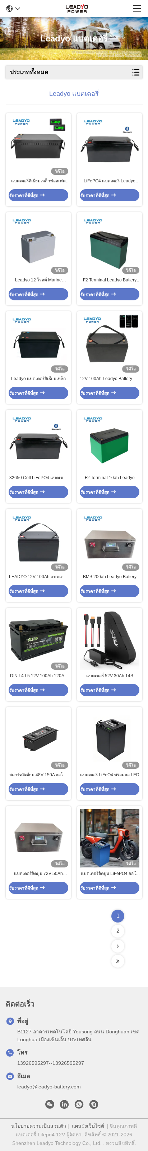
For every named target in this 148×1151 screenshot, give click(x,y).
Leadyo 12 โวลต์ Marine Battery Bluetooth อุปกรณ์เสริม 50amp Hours (38, 280)
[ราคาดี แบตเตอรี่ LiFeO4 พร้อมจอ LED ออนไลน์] (109, 739)
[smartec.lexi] (94, 1106)
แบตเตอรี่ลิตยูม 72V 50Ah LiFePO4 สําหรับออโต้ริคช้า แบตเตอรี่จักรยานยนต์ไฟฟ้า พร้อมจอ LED (39, 874)
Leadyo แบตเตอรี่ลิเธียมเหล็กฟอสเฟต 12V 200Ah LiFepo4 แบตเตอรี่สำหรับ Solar (38, 379)
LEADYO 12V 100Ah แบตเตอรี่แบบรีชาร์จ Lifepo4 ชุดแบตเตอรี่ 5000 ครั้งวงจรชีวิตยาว (38, 577)
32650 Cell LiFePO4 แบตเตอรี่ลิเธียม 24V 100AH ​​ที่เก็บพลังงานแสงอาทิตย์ (38, 478)
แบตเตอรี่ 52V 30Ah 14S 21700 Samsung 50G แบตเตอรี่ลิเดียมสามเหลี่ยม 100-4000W (110, 676)
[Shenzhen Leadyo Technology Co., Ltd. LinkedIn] (64, 1106)
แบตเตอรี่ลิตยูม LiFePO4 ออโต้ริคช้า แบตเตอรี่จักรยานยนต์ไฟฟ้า (110, 874)
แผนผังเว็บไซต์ (88, 1126)
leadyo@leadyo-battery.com (49, 1086)
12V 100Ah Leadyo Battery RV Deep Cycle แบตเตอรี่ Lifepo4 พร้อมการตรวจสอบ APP (109, 379)
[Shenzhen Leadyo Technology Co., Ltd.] (76, 8)
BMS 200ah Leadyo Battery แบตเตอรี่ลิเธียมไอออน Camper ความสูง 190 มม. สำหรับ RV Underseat (109, 577)
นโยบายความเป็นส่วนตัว (38, 1126)
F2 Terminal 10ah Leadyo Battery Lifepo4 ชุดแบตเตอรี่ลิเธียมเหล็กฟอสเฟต (110, 478)
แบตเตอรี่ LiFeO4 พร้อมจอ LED (109, 774)
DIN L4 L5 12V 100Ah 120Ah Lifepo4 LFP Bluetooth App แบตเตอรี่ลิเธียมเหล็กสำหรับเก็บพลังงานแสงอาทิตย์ (38, 676)
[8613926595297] (79, 1106)
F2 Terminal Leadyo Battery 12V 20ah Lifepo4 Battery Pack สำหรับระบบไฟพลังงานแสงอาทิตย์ (110, 280)
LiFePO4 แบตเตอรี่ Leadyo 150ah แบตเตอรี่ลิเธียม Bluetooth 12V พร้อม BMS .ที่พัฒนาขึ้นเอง (109, 181)
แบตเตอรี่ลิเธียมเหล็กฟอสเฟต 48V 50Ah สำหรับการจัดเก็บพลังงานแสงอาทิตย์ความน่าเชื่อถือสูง (38, 181)
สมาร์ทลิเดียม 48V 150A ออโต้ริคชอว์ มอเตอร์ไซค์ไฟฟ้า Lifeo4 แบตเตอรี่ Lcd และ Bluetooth (38, 775)
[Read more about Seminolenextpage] (117, 946)
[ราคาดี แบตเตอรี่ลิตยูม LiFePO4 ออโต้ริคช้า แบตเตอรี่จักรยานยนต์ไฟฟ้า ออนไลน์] (109, 838)
